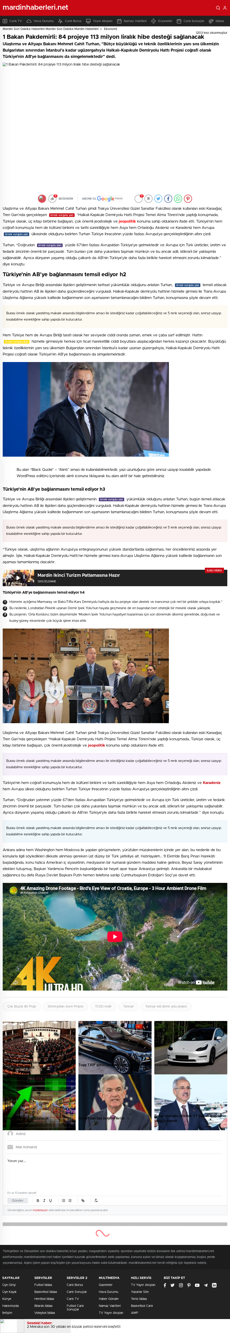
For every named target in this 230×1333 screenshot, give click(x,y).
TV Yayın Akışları (111, 1313)
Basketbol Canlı (142, 1306)
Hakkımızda (10, 1306)
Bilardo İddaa (43, 1306)
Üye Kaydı (9, 1292)
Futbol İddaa (43, 1285)
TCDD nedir (103, 1006)
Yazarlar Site (140, 1292)
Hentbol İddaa (44, 1299)
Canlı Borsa (73, 21)
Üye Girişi (9, 1285)
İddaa (220, 21)
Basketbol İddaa (45, 1292)
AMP (134, 1313)
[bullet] (70, 1200)
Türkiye (128, 1006)
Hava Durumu (44, 21)
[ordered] (63, 1200)
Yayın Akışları (103, 21)
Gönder (18, 1200)
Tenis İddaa (139, 1299)
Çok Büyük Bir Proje (21, 1006)
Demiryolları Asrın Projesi (65, 1006)
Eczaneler (165, 21)
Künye (6, 1299)
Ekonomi (110, 29)
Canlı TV (15, 21)
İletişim (7, 1313)
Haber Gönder (109, 1299)
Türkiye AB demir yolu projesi (166, 1006)
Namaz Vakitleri (135, 21)
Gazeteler (106, 1285)
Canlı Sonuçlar (194, 21)
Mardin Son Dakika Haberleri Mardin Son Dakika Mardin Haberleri (51, 29)
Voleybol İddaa (44, 1313)
